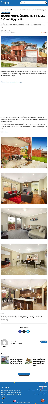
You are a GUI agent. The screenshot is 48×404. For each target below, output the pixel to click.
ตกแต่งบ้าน (3, 316)
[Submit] (45, 2)
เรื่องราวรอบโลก (9, 9)
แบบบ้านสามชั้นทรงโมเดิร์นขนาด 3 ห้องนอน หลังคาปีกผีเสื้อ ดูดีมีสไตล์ (39, 362)
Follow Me (43, 341)
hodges (6, 132)
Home (2, 9)
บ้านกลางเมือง (11, 316)
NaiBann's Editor (8, 30)
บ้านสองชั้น (19, 316)
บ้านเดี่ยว (31, 316)
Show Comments (24, 374)
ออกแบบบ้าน (4, 319)
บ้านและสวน (38, 316)
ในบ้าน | (5, 2)
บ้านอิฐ (25, 316)
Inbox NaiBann (43, 390)
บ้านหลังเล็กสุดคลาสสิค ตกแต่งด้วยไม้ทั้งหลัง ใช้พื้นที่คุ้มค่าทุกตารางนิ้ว (16, 361)
